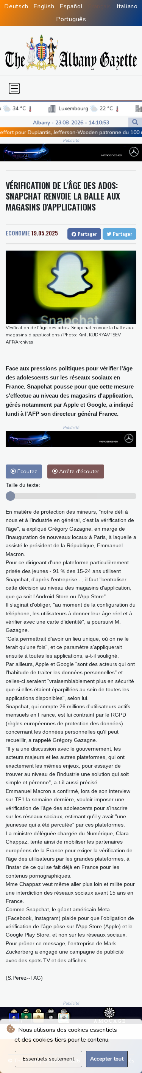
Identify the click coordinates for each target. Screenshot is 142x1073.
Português (71, 19)
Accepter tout (106, 1058)
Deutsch (16, 6)
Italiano (127, 6)
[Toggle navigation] (14, 88)
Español (71, 6)
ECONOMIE (18, 233)
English (43, 6)
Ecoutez (26, 471)
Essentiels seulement (48, 1058)
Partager (86, 234)
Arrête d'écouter (78, 471)
